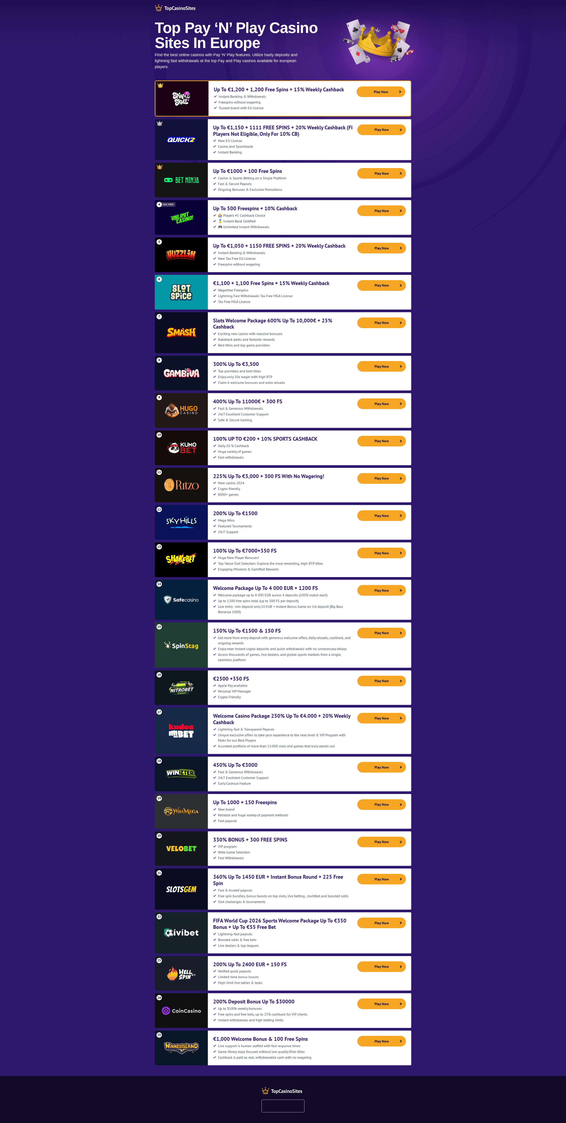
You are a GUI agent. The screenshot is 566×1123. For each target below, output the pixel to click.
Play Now (381, 92)
